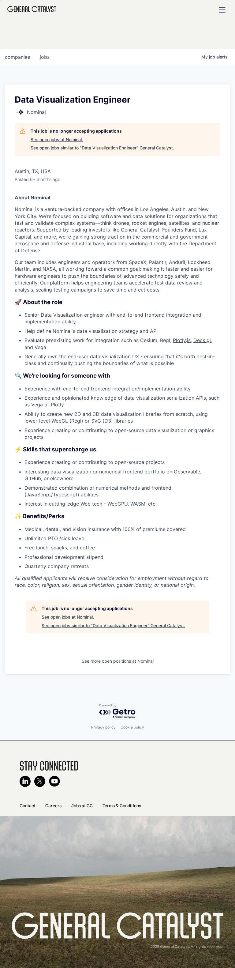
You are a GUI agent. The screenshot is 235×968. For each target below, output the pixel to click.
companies (17, 57)
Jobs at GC (82, 805)
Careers (53, 805)
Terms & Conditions (122, 805)
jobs (45, 57)
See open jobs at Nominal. (57, 139)
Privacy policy (103, 727)
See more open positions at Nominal (118, 661)
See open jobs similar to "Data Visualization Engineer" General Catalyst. (102, 147)
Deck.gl (202, 340)
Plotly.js (182, 340)
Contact (27, 805)
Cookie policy (132, 727)
